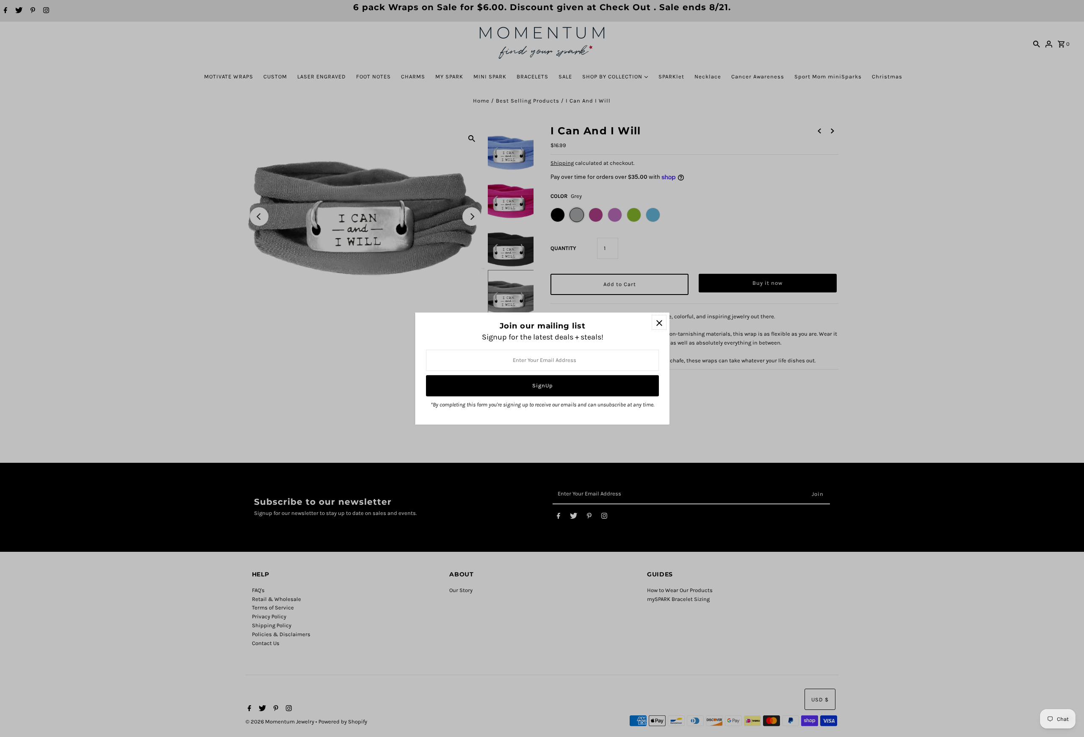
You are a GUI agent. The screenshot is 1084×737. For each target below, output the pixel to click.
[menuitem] (228, 76)
